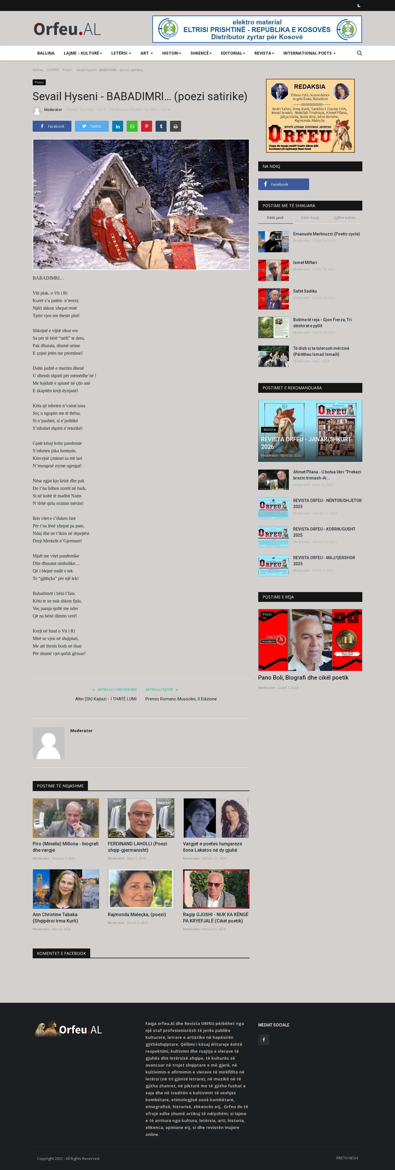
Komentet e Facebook (61, 953)
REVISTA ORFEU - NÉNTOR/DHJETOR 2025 (327, 503)
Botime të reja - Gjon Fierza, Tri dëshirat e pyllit (322, 322)
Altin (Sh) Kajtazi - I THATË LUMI (105, 699)
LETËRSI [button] (119, 53)
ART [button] (145, 53)
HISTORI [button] (170, 53)
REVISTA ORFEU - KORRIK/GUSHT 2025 (324, 532)
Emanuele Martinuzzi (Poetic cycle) (326, 234)
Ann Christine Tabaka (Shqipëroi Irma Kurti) (55, 918)
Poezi (67, 70)
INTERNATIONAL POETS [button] (308, 53)
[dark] (359, 5)
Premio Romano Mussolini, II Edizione (181, 699)
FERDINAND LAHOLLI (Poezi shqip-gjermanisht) (137, 847)
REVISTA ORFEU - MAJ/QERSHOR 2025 (324, 560)
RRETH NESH (347, 1157)
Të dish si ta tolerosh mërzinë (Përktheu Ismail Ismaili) (321, 351)
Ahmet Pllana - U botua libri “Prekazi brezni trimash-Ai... (327, 475)
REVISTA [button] (262, 53)
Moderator (53, 109)
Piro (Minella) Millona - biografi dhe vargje (66, 847)
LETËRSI (53, 70)
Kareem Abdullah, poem (289, 677)
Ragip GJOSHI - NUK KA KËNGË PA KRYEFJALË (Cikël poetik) (215, 918)
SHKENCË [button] (200, 53)
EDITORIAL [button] (231, 53)
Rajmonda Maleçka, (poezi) (137, 914)
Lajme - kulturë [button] (81, 53)
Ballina (46, 53)
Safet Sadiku (305, 291)
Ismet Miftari (305, 262)
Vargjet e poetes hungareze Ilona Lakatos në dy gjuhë (212, 847)
